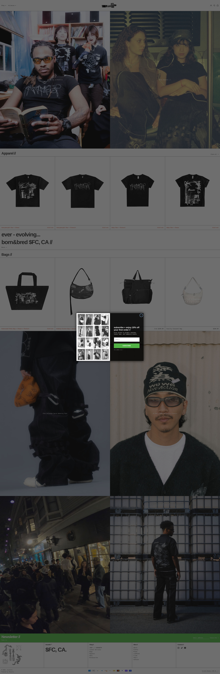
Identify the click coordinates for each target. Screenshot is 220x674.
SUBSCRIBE (127, 345)
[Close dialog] (141, 315)
